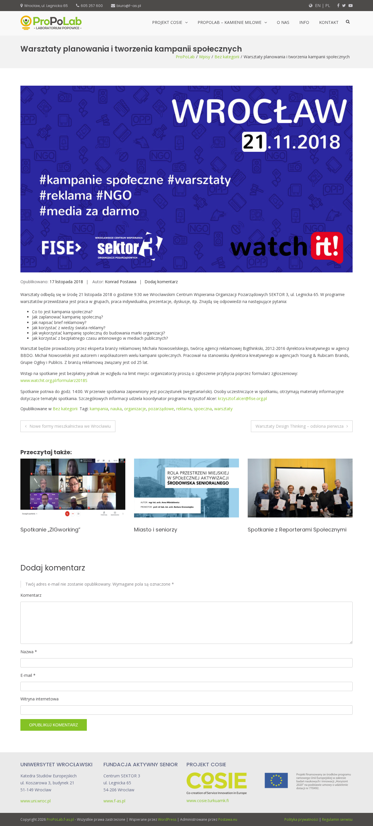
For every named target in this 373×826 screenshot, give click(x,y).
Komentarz (30, 595)
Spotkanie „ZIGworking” (50, 529)
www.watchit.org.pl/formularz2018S (53, 380)
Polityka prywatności (301, 819)
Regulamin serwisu (337, 819)
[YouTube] (351, 5)
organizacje (135, 408)
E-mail (28, 675)
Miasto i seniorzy (155, 529)
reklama (183, 408)
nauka (116, 408)
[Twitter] (344, 5)
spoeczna (203, 408)
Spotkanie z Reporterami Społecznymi (297, 529)
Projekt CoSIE (167, 22)
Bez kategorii (226, 56)
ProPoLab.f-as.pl (60, 819)
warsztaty (223, 408)
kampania (99, 408)
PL (327, 5)
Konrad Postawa (120, 281)
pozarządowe (161, 408)
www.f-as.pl (114, 801)
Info (304, 22)
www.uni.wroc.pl (35, 801)
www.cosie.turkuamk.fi (207, 800)
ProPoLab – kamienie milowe (229, 22)
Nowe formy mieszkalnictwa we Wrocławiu (70, 426)
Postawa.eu (227, 819)
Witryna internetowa (39, 699)
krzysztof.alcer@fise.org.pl (242, 398)
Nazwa (28, 651)
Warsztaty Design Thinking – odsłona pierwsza (300, 426)
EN (317, 5)
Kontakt (329, 22)
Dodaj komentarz (161, 281)
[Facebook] (338, 5)
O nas (283, 22)
